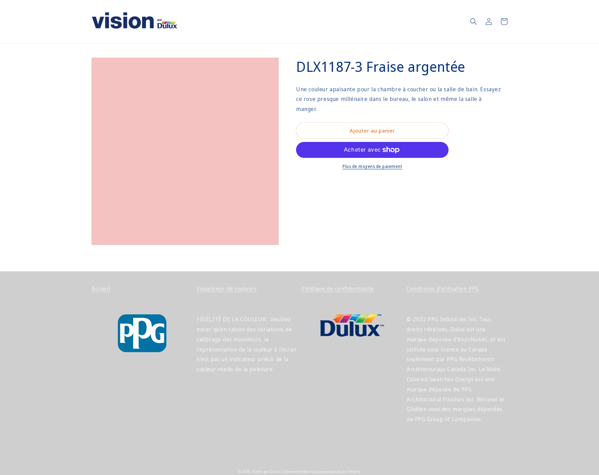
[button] (473, 21)
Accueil (101, 288)
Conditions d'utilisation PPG (443, 288)
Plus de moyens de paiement (372, 166)
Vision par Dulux (266, 471)
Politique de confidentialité (338, 288)
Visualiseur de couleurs (227, 288)
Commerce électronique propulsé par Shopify (322, 471)
